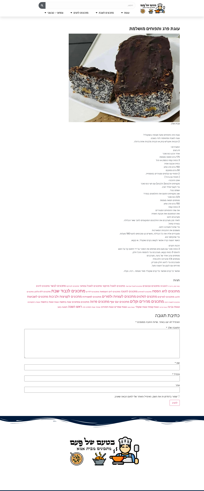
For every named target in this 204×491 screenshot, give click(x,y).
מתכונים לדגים (43, 286)
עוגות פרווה (163, 307)
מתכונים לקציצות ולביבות (65, 296)
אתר (178, 385)
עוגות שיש (131, 307)
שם (177, 363)
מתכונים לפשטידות (91, 296)
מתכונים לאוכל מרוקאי (114, 286)
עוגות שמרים (120, 307)
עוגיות (98, 307)
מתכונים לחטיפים (145, 292)
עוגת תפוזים (90, 307)
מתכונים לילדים (92, 291)
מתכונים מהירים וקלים (147, 301)
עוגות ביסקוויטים (34, 302)
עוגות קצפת (153, 307)
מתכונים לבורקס (72, 286)
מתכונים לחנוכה (129, 291)
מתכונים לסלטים (147, 296)
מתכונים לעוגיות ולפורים (119, 296)
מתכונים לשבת (106, 12)
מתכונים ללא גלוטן (42, 291)
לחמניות (164, 286)
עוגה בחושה (65, 302)
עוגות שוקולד (141, 307)
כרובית (170, 286)
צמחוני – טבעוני (55, 12)
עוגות (126, 12)
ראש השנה (75, 306)
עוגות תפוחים (107, 307)
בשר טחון (177, 286)
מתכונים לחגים (81, 12)
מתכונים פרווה (99, 302)
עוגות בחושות (47, 302)
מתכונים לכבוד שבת (68, 290)
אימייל (176, 374)
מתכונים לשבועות (37, 296)
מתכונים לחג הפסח (166, 291)
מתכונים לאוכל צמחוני (91, 286)
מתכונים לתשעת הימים (172, 302)
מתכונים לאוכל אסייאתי (134, 286)
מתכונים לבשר (58, 285)
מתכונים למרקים (166, 296)
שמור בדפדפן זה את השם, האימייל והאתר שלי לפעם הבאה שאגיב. (145, 396)
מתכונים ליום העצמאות (110, 291)
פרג (84, 307)
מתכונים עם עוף (119, 301)
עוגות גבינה (174, 306)
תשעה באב (62, 307)
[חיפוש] (42, 5)
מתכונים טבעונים (151, 286)
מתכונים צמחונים (80, 301)
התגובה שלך (173, 327)
